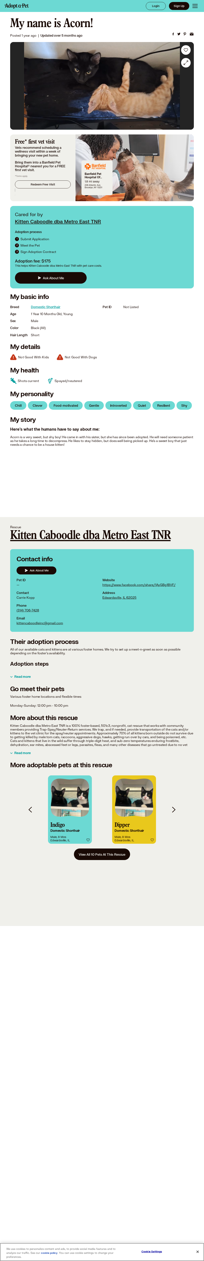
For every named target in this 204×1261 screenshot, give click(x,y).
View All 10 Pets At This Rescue (102, 854)
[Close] (197, 1251)
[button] (70, 809)
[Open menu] (195, 6)
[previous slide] (30, 809)
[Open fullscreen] (186, 63)
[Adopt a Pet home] (17, 6)
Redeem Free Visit (43, 184)
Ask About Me (53, 278)
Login (156, 6)
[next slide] (173, 809)
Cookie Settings (151, 1251)
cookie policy (49, 1253)
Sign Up (179, 6)
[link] (173, 34)
